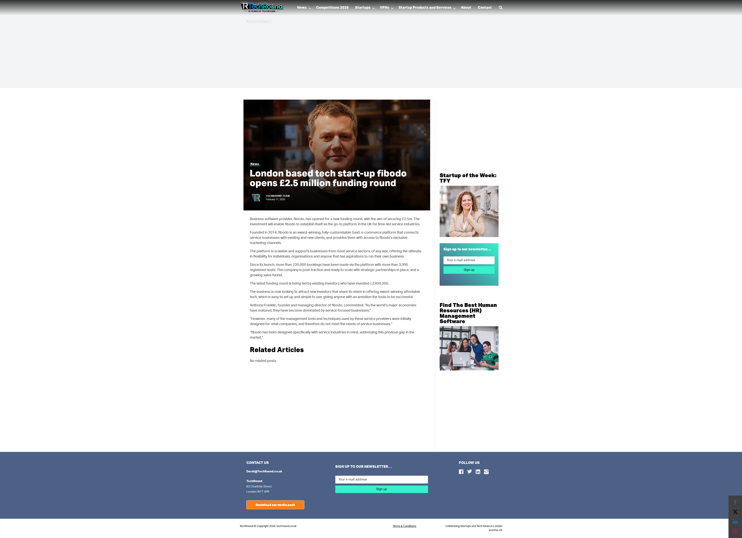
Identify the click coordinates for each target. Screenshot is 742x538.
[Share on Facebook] (735, 502)
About (466, 7)
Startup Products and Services (425, 7)
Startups (362, 7)
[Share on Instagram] (735, 531)
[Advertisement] (362, 54)
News (302, 7)
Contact (485, 7)
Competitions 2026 (332, 7)
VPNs (384, 7)
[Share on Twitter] (735, 512)
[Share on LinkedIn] (735, 521)
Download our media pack (275, 505)
